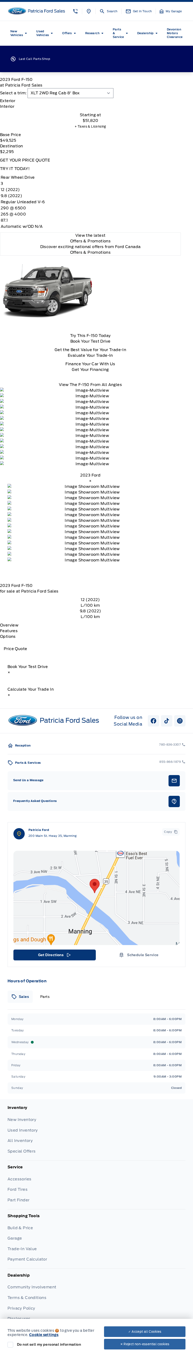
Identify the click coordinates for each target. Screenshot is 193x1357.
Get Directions (54, 956)
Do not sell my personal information (49, 1344)
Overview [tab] (9, 625)
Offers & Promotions (90, 252)
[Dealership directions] (96, 898)
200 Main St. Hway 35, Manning (52, 836)
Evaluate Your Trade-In (90, 355)
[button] (75, 11)
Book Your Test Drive (90, 341)
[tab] (90, 101)
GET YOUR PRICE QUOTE (25, 160)
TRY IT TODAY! (15, 168)
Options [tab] (8, 636)
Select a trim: (13, 93)
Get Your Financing (90, 369)
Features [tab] (9, 631)
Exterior (7, 101)
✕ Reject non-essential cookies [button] (144, 1344)
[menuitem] (19, 33)
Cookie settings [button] (44, 1335)
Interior (7, 106)
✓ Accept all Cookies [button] (144, 1331)
